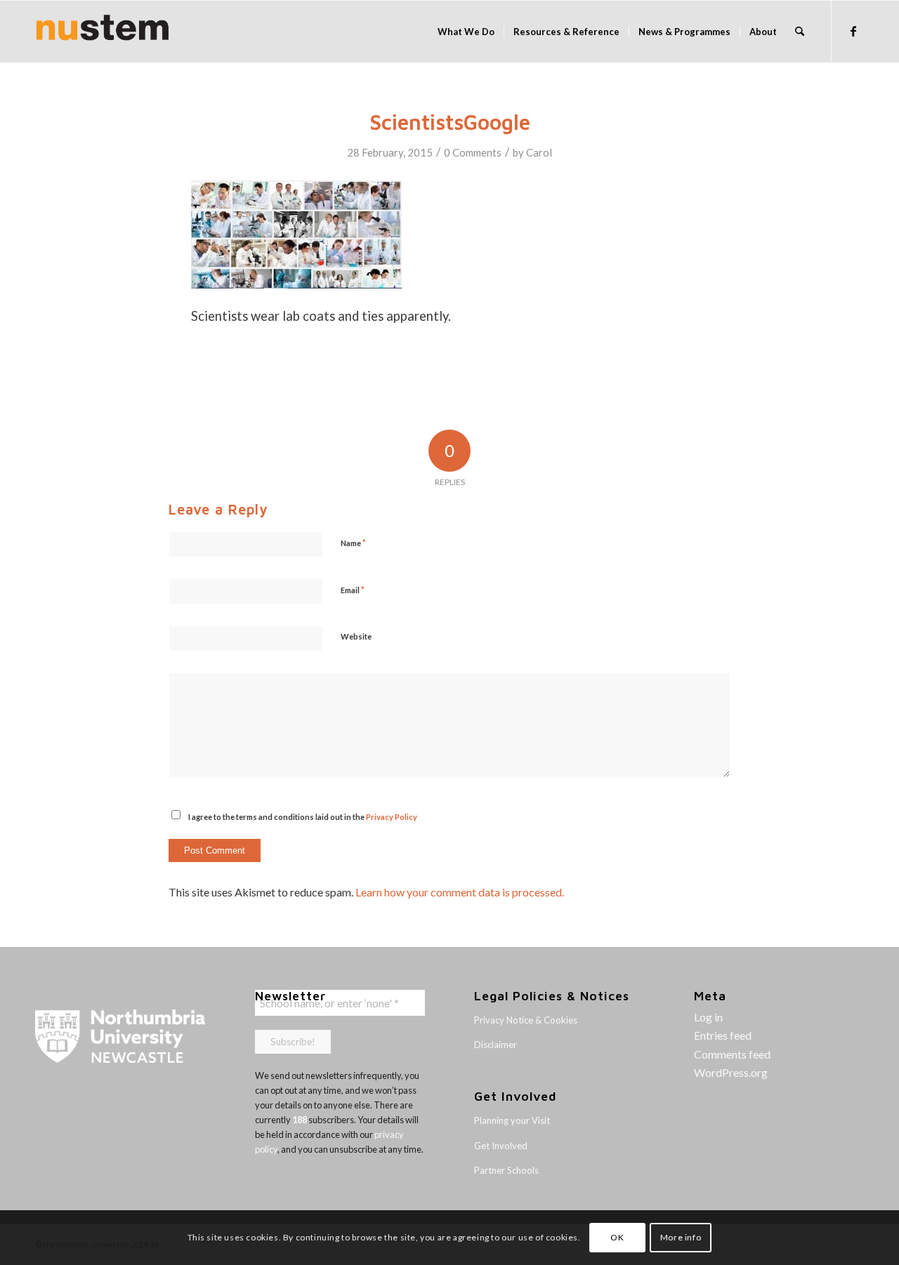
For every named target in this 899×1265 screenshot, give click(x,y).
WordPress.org (731, 1072)
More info (680, 1237)
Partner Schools (506, 1170)
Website (356, 636)
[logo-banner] (102, 31)
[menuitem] (466, 31)
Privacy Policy (391, 816)
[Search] (799, 31)
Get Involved (500, 1145)
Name (353, 542)
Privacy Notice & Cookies (525, 1020)
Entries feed (723, 1035)
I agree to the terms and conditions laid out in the (302, 816)
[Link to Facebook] (853, 30)
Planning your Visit (512, 1120)
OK (617, 1237)
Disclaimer (495, 1044)
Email (353, 589)
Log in (708, 1017)
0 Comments (472, 152)
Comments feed (732, 1054)
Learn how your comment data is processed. (459, 892)
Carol (539, 152)
